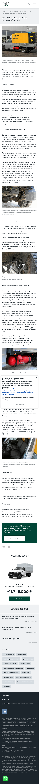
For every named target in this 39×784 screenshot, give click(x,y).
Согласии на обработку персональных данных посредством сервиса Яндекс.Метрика (17, 392)
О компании (5, 695)
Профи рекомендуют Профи (17, 11)
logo (5, 4)
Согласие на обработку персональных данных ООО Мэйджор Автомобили (17, 739)
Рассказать (15, 538)
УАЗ (3, 718)
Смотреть (19, 599)
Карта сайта (5, 699)
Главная (4, 11)
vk (4, 711)
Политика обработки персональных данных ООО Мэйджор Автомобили (17, 742)
